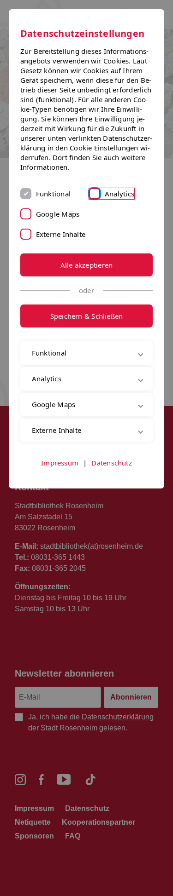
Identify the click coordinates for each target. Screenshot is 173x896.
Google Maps (57, 213)
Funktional (53, 193)
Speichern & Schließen (86, 316)
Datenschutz (111, 514)
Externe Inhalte (60, 234)
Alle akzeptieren (86, 265)
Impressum (59, 514)
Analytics (119, 193)
